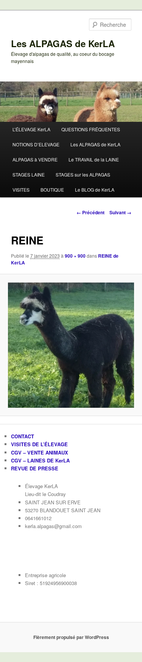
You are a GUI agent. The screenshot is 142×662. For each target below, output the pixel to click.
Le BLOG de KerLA (94, 189)
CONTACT (22, 436)
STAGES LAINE (28, 174)
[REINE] (71, 345)
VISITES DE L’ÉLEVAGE (39, 444)
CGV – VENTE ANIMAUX (39, 452)
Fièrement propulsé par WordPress (71, 637)
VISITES (21, 189)
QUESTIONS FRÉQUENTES (90, 129)
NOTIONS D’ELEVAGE (35, 144)
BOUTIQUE (52, 189)
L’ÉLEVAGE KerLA (31, 129)
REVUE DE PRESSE (34, 468)
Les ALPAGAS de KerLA (63, 43)
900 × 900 (75, 255)
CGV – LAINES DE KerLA (40, 460)
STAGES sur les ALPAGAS (83, 174)
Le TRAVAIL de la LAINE (94, 159)
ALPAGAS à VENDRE (35, 159)
